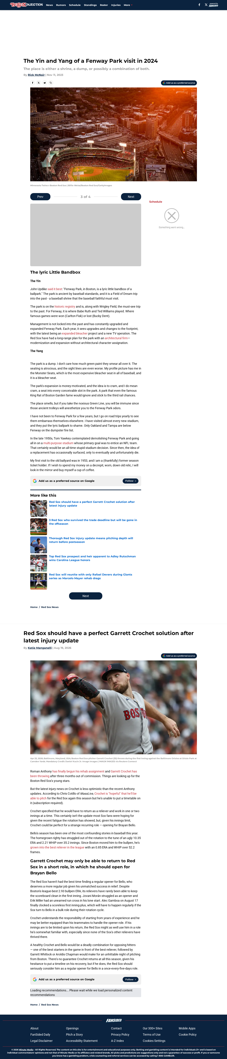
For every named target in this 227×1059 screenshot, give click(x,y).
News (49, 5)
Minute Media (26, 1049)
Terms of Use (152, 1034)
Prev (40, 196)
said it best (55, 289)
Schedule (75, 5)
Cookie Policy (188, 1034)
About (34, 1028)
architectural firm (116, 338)
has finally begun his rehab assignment (78, 771)
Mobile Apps (187, 1028)
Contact (116, 1028)
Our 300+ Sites (152, 1028)
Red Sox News (49, 607)
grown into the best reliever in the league (57, 847)
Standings (90, 5)
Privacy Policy (120, 1034)
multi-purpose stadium (58, 443)
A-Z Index (117, 1041)
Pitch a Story (74, 1034)
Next (131, 196)
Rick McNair (36, 75)
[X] (206, 4)
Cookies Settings (154, 1041)
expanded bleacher (75, 333)
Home (34, 607)
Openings (72, 1028)
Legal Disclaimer (41, 1041)
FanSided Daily (40, 1034)
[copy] (50, 82)
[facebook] (199, 4)
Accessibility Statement (82, 1041)
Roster (104, 5)
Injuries (115, 5)
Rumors (61, 5)
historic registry (65, 306)
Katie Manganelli (40, 647)
